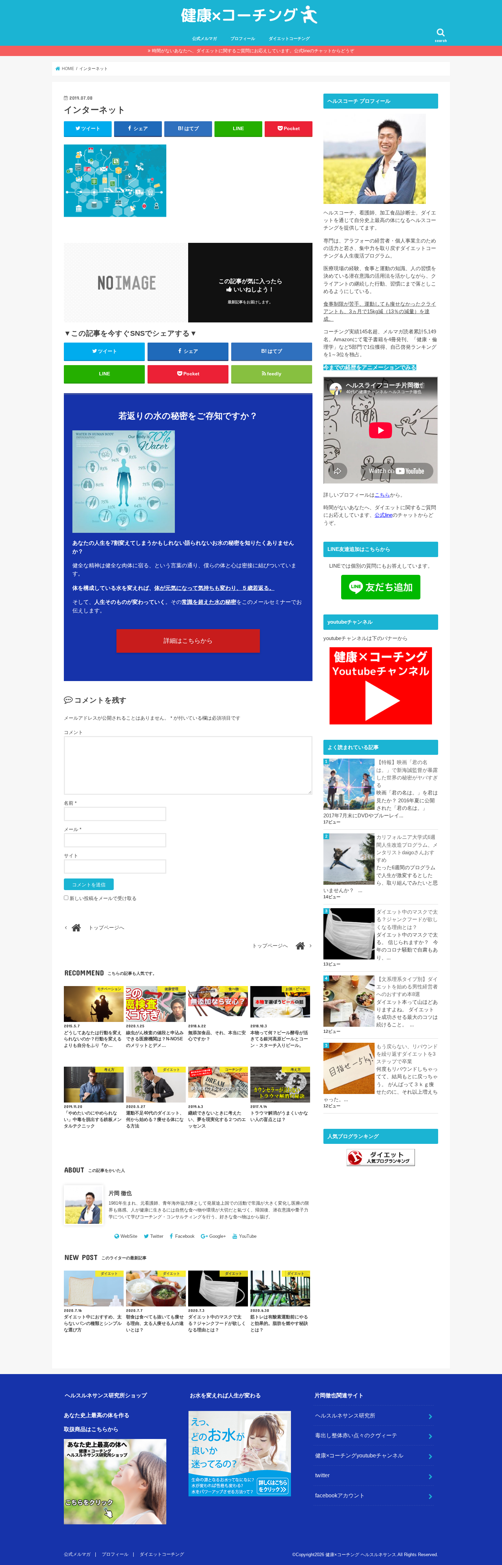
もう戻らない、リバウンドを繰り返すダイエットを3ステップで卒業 (407, 1054)
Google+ (217, 1236)
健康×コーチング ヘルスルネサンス (360, 1554)
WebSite (129, 1236)
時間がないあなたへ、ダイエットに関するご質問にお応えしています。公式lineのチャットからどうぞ (253, 50)
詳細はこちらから (188, 640)
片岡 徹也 (120, 1193)
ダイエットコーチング (289, 38)
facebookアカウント (340, 1495)
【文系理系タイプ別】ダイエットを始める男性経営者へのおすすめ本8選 (407, 987)
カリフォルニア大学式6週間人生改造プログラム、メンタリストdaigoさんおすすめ (407, 848)
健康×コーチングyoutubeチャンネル (359, 1455)
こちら (382, 495)
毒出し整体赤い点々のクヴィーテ (356, 1435)
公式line (383, 515)
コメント (73, 732)
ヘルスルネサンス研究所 (345, 1415)
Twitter (156, 1236)
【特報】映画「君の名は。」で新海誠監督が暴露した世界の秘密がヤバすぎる (407, 774)
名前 (70, 803)
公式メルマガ (204, 38)
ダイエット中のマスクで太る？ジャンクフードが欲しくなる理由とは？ (407, 919)
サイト (71, 855)
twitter (322, 1475)
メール (72, 829)
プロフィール (243, 38)
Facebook (185, 1236)
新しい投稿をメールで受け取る (103, 898)
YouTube (247, 1236)
